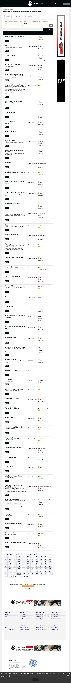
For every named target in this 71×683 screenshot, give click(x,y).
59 (23, 566)
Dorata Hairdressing (11, 267)
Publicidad (7, 618)
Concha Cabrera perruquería (14, 257)
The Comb (8, 244)
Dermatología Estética (40, 625)
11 (6, 556)
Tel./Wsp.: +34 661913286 (14, 665)
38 (28, 561)
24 (14, 559)
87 (50, 571)
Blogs (6, 625)
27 (28, 559)
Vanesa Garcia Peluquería (13, 65)
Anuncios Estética (23, 616)
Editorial (22, 636)
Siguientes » (24, 576)
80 (19, 571)
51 (37, 564)
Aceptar (35, 679)
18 (37, 556)
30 (41, 559)
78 (10, 571)
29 (37, 559)
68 (14, 569)
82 (28, 571)
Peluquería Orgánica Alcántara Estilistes (15, 316)
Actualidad (50, 3)
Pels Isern (8, 514)
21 (50, 556)
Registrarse (66, 3)
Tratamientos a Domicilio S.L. (14, 447)
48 (23, 564)
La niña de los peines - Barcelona (15, 172)
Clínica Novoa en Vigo (12, 499)
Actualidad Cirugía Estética (41, 620)
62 (37, 566)
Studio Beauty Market (9, 629)
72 (32, 569)
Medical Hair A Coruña (12, 398)
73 (37, 569)
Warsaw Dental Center (12, 408)
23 (10, 559)
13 (14, 556)
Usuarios (6, 623)
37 (23, 561)
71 (28, 569)
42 (46, 561)
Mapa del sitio (7, 616)
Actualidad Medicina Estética (41, 623)
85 (41, 571)
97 (46, 574)
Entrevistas (22, 631)
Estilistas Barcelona (11, 234)
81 (23, 571)
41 (41, 561)
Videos (6, 627)
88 (6, 574)
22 (6, 559)
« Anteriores (9, 554)
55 (6, 566)
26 (23, 559)
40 (37, 561)
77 (6, 571)
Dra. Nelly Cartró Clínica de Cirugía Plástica (13, 427)
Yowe (6, 46)
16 (28, 556)
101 (16, 576)
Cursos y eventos (23, 620)
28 (32, 559)
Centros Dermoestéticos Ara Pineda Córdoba (14, 102)
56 (10, 566)
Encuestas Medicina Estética (41, 629)
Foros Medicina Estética (40, 614)
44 (6, 564)
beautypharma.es (54, 623)
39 (32, 561)
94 (33, 574)
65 (50, 566)
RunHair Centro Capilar (12, 203)
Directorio (58, 3)
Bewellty (5, 9)
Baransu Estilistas (11, 359)
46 (14, 564)
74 (41, 569)
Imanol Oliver (9, 417)
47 (19, 564)
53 (46, 564)
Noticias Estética (23, 625)
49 (28, 564)
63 (41, 566)
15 (23, 556)
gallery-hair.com (54, 629)
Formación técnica (24, 623)
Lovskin (7, 213)
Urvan (7, 297)
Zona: (5, 23)
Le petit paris (9, 306)
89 (10, 574)
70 (23, 569)
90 (14, 574)
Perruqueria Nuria (10, 457)
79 (14, 571)
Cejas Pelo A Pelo (10, 141)
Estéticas (18, 16)
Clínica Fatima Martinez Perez (15, 192)
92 (24, 574)
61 (32, 566)
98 (50, 574)
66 (6, 569)
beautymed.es (54, 620)
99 (6, 576)
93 (28, 574)
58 (19, 566)
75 (46, 569)
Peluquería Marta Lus (12, 438)
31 (46, 559)
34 (10, 561)
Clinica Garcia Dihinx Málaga (14, 74)
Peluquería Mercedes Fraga (14, 85)
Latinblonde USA (10, 112)
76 (50, 569)
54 (50, 564)
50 (32, 564)
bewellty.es (53, 625)
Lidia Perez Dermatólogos (13, 476)
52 (41, 564)
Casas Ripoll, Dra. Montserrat (14, 36)
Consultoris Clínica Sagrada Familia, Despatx (14, 486)
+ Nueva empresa (48, 29)
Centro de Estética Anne (13, 276)
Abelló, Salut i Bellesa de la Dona (15, 542)
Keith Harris (9, 466)
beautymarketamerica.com (56, 618)
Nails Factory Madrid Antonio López (14, 182)
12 (10, 556)
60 (28, 566)
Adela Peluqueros (10, 131)
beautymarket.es (54, 614)
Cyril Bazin (8, 379)
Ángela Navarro (10, 122)
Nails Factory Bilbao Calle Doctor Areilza (15, 327)
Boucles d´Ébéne (10, 286)
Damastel (8, 162)
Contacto (6, 631)
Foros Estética (23, 614)
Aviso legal (11, 668)
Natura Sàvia (9, 225)
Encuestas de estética (24, 629)
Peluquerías (28, 16)
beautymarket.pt (54, 616)
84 (37, 571)
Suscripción (7, 614)
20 (46, 556)
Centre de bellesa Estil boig (14, 389)
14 (19, 556)
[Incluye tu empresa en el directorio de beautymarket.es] (28, 586)
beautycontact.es (54, 627)
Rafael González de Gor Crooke (15, 347)
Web (41, 37)
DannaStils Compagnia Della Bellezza (14, 151)
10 (49, 554)
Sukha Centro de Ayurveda (13, 523)
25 (19, 559)
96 (42, 574)
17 (32, 556)
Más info (6, 50)
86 (46, 571)
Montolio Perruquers (11, 370)
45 (10, 564)
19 (41, 556)
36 (19, 561)
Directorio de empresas (25, 618)
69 (19, 569)
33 (6, 561)
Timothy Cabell (10, 55)
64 (46, 566)
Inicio (45, 3)
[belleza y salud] (35, 5)
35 (14, 561)
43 (50, 561)
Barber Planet (9, 533)
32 (50, 559)
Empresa (8, 33)
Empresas (7, 620)
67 (10, 569)
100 (10, 576)
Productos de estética (24, 627)
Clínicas (8, 16)
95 (37, 574)
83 (32, 571)
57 (14, 566)
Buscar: (25, 23)
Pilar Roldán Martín (11, 338)
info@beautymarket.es (13, 664)
